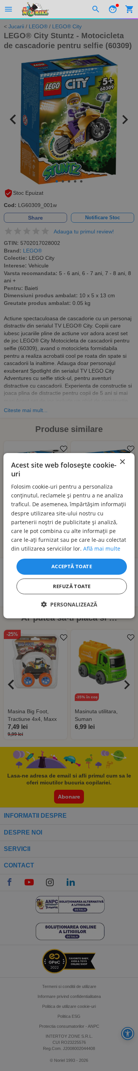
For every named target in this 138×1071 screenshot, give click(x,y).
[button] (69, 604)
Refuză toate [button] (72, 586)
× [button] (122, 462)
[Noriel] (35, 9)
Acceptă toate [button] (71, 566)
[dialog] (69, 535)
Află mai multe (101, 548)
